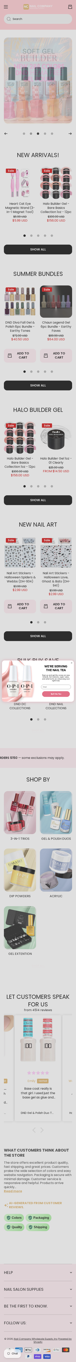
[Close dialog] (71, 662)
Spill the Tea (56, 694)
